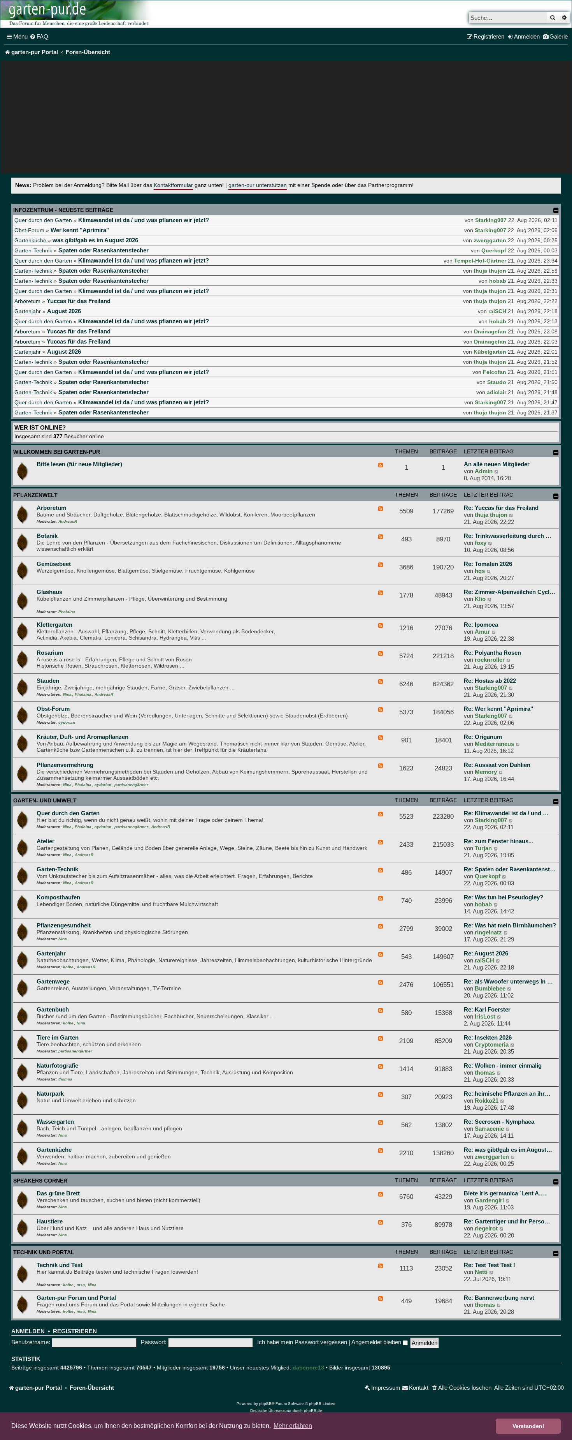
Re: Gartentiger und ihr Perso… (507, 1221)
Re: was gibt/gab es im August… (508, 1149)
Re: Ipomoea (481, 624)
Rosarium (50, 652)
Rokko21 (486, 1100)
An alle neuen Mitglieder (497, 464)
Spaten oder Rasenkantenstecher (103, 250)
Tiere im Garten (58, 1037)
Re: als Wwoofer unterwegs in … (508, 981)
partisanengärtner (131, 785)
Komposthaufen (58, 897)
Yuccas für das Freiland (79, 301)
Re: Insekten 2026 (488, 1037)
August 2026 (64, 311)
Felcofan (494, 372)
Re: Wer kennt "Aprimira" (498, 708)
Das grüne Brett (58, 1193)
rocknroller (490, 659)
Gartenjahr (27, 311)
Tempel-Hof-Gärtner (480, 260)
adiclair (496, 392)
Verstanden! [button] (528, 1426)
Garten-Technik (33, 250)
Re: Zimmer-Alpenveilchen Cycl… (509, 592)
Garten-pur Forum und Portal (76, 1297)
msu (81, 1285)
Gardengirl (489, 1200)
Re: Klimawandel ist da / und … (506, 813)
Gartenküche (30, 240)
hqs (480, 571)
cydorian (66, 722)
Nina (67, 694)
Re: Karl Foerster (487, 1009)
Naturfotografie (57, 1065)
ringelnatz (488, 932)
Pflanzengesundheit (64, 925)
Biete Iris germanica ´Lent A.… (505, 1193)
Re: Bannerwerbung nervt (499, 1297)
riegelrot (486, 1228)
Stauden (48, 680)
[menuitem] (39, 36)
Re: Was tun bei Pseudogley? (503, 897)
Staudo (496, 382)
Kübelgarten (490, 352)
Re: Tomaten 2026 (488, 563)
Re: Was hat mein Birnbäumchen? (510, 925)
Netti (481, 1272)
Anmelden (28, 1331)
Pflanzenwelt (35, 495)
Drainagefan (490, 331)
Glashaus (49, 592)
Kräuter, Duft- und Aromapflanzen (82, 736)
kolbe (68, 967)
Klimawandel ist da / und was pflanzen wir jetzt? (143, 220)
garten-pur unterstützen (257, 185)
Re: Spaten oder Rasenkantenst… (510, 869)
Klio (480, 599)
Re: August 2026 (486, 953)
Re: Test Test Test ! (489, 1265)
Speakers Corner (40, 1180)
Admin (484, 471)
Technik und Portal (43, 1252)
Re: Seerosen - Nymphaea (499, 1121)
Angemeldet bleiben (377, 1342)
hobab (497, 281)
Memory (486, 771)
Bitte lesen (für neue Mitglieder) (79, 464)
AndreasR (67, 521)
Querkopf (493, 250)
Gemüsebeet (54, 563)
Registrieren (75, 1331)
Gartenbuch (53, 1009)
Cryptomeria (492, 1044)
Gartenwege (53, 981)
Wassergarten (55, 1121)
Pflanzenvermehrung (65, 764)
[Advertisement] (286, 119)
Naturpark (50, 1093)
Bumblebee (490, 988)
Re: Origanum (483, 736)
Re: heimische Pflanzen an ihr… (507, 1093)
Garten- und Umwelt (45, 800)
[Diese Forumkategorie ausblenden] (556, 452)
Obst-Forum (29, 230)
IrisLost (485, 1016)
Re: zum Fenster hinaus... (498, 841)
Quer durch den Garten (43, 220)
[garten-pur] (78, 14)
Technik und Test (59, 1265)
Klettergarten (54, 624)
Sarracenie (489, 1128)
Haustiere (50, 1221)
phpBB (265, 1403)
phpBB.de (313, 1410)
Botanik (47, 535)
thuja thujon (490, 271)
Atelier (45, 841)
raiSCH (497, 311)
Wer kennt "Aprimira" (80, 230)
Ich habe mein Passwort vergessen (302, 1342)
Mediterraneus (494, 743)
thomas (65, 1079)
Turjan (483, 848)
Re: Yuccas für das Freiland (501, 507)
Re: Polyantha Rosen (492, 652)
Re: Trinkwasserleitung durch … (507, 535)
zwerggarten (490, 240)
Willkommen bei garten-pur (56, 452)
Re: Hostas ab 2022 (490, 680)
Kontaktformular (173, 185)
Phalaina (66, 612)
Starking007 (491, 220)
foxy (480, 542)
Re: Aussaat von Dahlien (497, 764)
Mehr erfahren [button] (293, 1425)
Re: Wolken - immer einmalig (503, 1065)
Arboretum (27, 301)
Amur (482, 631)
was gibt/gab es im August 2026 (95, 240)
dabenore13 (308, 1367)
